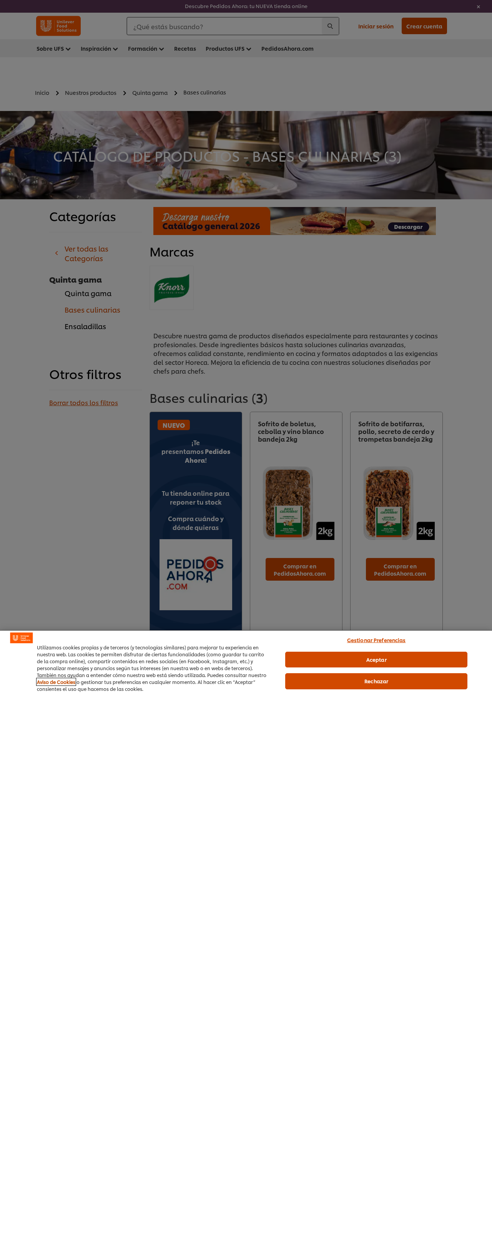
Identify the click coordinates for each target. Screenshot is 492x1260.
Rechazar (376, 680)
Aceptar (376, 659)
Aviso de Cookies (56, 682)
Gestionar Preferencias (376, 639)
